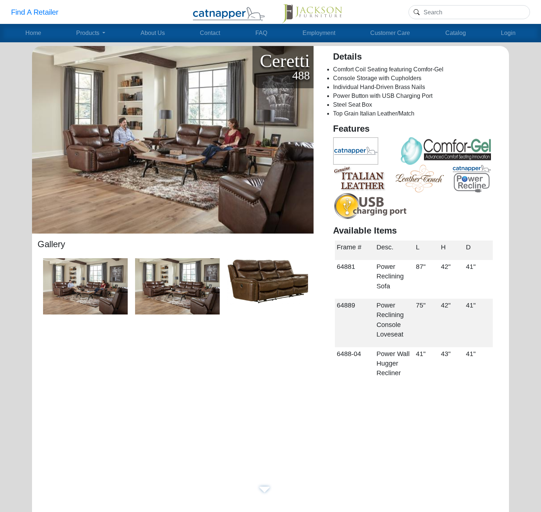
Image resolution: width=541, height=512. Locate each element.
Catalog (455, 33)
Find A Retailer (35, 12)
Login (508, 33)
